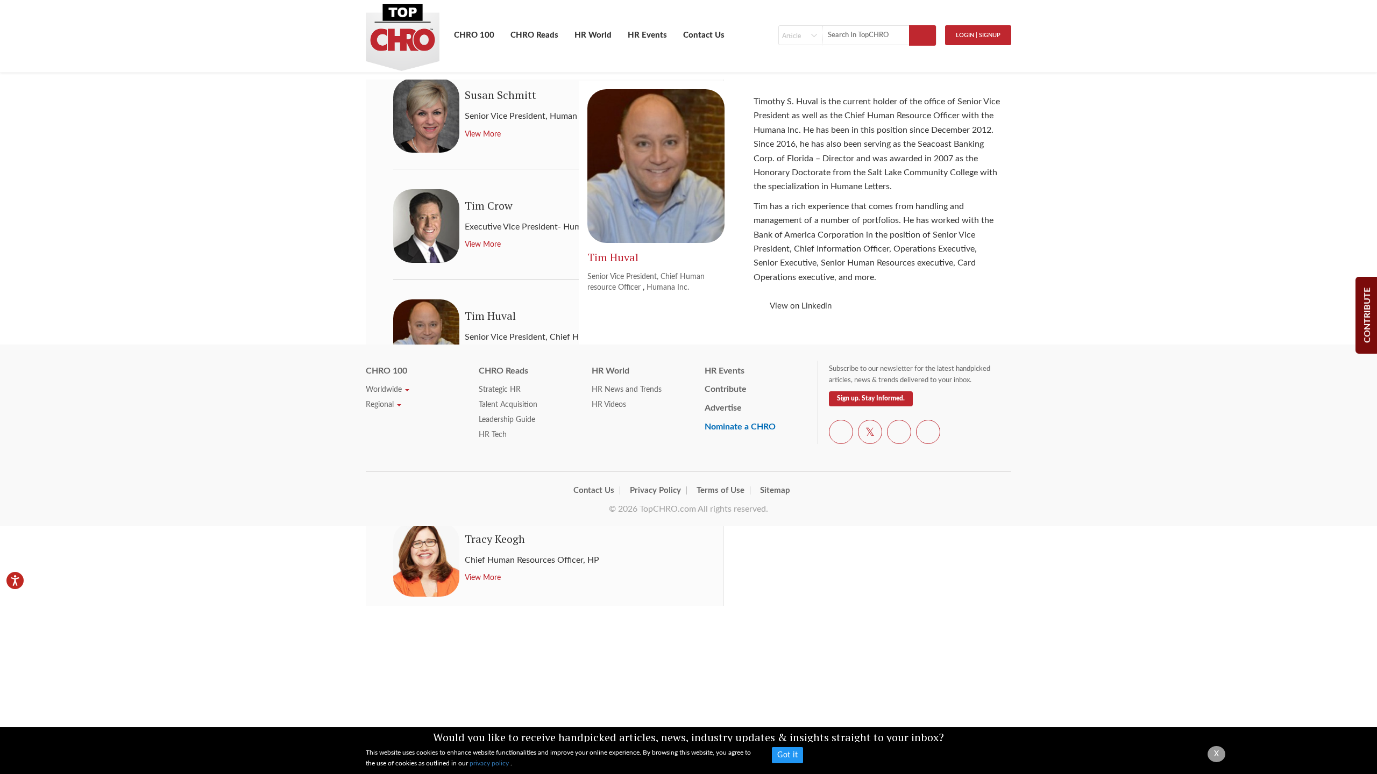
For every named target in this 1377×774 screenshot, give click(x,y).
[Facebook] (841, 433)
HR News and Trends (627, 389)
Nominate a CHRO (740, 426)
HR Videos (609, 404)
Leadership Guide (507, 420)
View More (483, 578)
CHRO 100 (474, 35)
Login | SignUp (978, 35)
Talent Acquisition (508, 404)
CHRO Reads (534, 35)
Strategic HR (500, 389)
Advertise (723, 408)
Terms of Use (720, 490)
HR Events (647, 35)
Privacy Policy (655, 490)
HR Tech (493, 435)
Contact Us (704, 35)
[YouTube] (899, 433)
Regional (381, 404)
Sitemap (775, 490)
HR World (593, 35)
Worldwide (385, 389)
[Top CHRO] (402, 33)
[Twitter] (870, 433)
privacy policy (490, 763)
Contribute (726, 389)
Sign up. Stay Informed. (871, 398)
